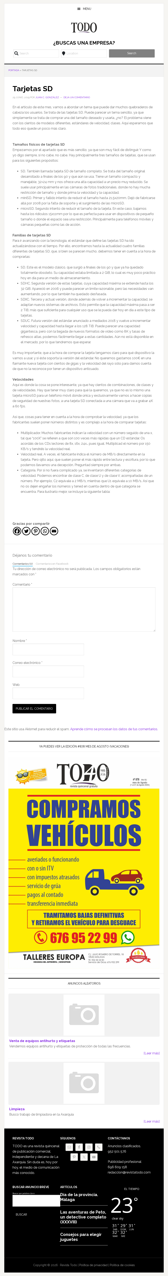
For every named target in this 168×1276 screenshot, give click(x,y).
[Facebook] (17, 531)
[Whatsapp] (45, 531)
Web (16, 685)
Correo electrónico (27, 663)
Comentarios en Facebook (52, 563)
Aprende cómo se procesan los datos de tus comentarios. (114, 729)
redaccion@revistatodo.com (129, 1172)
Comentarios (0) (22, 563)
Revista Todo (84, 27)
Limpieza (17, 1109)
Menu (87, 8)
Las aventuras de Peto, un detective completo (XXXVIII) (83, 1217)
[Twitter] (26, 531)
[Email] (54, 531)
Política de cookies (122, 1265)
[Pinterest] (35, 531)
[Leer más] (152, 1053)
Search (131, 53)
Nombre (19, 641)
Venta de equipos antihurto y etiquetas (42, 1041)
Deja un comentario (77, 97)
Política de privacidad (93, 1265)
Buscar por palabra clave (23, 1193)
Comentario (22, 584)
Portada (13, 70)
